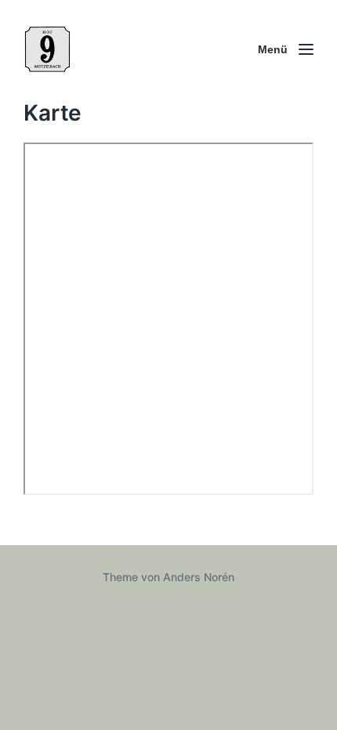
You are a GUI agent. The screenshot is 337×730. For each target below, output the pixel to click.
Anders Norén (198, 577)
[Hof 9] (47, 49)
